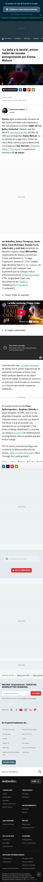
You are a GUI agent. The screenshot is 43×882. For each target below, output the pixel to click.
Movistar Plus (27, 734)
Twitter (24, 89)
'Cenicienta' (23, 284)
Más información (32, 880)
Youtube (21, 709)
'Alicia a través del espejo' (21, 452)
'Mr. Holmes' (31, 264)
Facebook (20, 89)
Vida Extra (25, 797)
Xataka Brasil (7, 862)
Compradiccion (8, 846)
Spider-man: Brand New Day (11, 753)
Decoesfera (6, 843)
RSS (30, 709)
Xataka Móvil (7, 797)
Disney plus (7, 734)
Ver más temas (8, 762)
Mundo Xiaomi (7, 807)
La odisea (25, 743)
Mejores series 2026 (23, 675)
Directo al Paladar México (11, 868)
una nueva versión (18, 132)
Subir (34, 781)
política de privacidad (29, 698)
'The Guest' (15, 149)
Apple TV (6, 743)
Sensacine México (27, 862)
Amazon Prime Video (29, 729)
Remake (32, 461)
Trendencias (6, 840)
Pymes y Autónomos (29, 843)
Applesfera (6, 800)
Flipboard (29, 89)
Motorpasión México (28, 868)
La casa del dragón (29, 748)
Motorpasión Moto (28, 828)
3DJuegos (25, 794)
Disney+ (36, 38)
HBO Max (6, 748)
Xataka (5, 794)
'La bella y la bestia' (29, 365)
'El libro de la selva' (31, 274)
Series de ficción (9, 729)
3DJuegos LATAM (27, 858)
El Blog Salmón (27, 840)
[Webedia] (9, 783)
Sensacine (25, 809)
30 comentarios (11, 90)
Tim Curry (8, 38)
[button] (18, 109)
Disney (22, 461)
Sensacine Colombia (28, 865)
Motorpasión (26, 824)
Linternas (17, 38)
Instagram (26, 709)
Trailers (13, 461)
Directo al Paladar (8, 824)
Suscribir (36, 693)
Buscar (40, 772)
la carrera (18, 432)
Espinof (24, 812)
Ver (22, 570)
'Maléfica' (23, 281)
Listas (24, 739)
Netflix (5, 739)
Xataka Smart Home (9, 804)
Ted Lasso (27, 38)
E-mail (33, 89)
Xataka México (7, 858)
